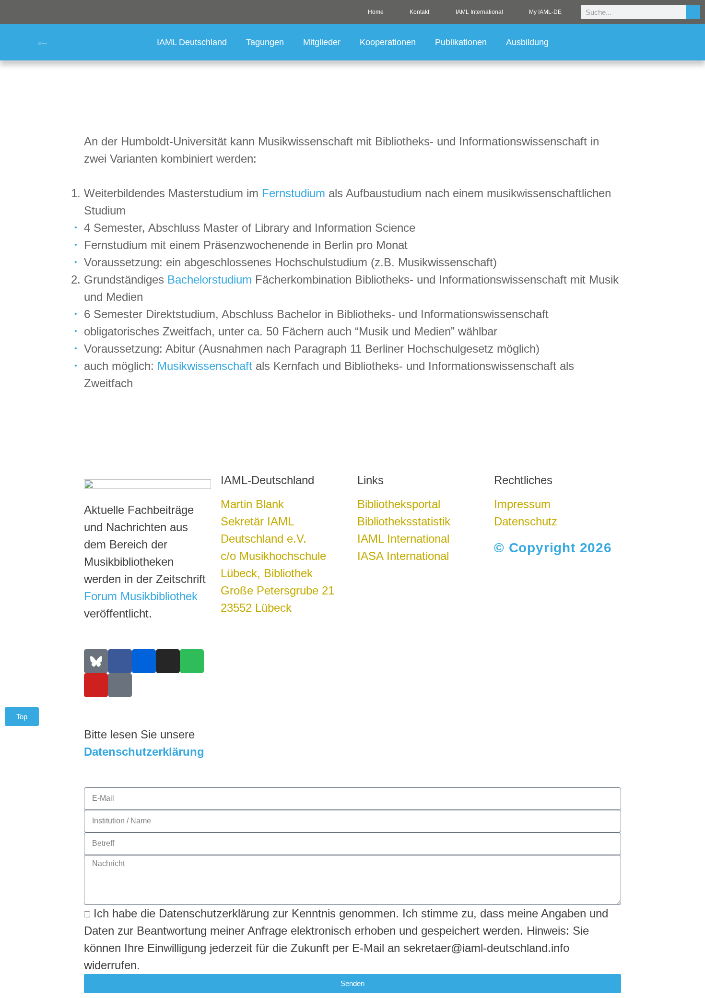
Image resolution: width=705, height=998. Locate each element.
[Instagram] (168, 661)
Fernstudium (295, 193)
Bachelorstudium (209, 279)
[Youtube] (96, 685)
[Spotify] (192, 661)
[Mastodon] (120, 685)
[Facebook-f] (120, 661)
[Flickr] (144, 661)
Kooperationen (388, 42)
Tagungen (265, 42)
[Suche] (693, 12)
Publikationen (461, 42)
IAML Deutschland (192, 42)
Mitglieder (322, 42)
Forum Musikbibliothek (141, 596)
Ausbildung (527, 42)
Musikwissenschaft (204, 365)
